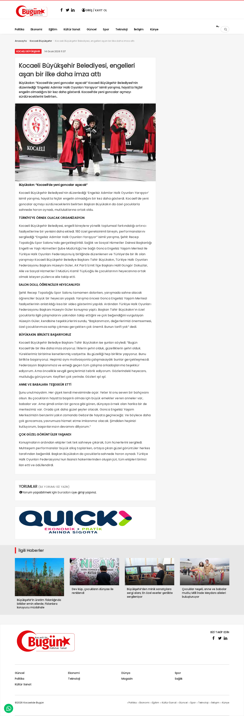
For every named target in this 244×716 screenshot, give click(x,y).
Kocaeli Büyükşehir (28, 51)
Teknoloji (74, 679)
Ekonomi (73, 673)
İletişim (215, 702)
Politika (19, 679)
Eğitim (155, 702)
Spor (178, 673)
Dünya (125, 673)
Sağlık (178, 679)
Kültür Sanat (23, 684)
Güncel (20, 673)
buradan (64, 492)
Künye (225, 702)
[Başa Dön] (237, 709)
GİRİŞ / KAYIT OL (96, 10)
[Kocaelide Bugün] (34, 18)
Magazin (127, 679)
